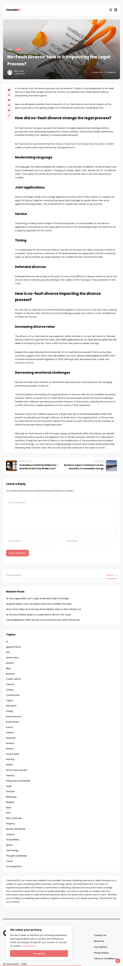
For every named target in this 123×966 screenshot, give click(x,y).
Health (9, 764)
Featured (10, 737)
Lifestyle (10, 791)
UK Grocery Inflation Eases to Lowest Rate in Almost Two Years (38, 614)
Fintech (10, 748)
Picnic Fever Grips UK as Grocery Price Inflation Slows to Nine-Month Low (43, 609)
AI (7, 641)
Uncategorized (13, 866)
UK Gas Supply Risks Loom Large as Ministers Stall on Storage (37, 598)
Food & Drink (12, 754)
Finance (10, 743)
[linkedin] (9, 110)
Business (10, 673)
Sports (9, 844)
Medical (10, 802)
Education (11, 705)
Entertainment (13, 716)
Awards (10, 662)
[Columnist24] (13, 10)
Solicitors (34, 401)
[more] (9, 115)
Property (10, 823)
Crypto (9, 700)
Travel (9, 861)
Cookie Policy (29, 945)
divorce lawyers (43, 166)
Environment (12, 721)
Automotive (12, 657)
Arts (8, 652)
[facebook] (9, 90)
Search (110, 575)
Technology (12, 850)
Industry (10, 775)
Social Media (12, 839)
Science (10, 834)
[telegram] (9, 105)
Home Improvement (16, 770)
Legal (18, 49)
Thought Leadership (16, 855)
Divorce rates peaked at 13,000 (93, 355)
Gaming (10, 759)
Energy (9, 711)
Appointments (13, 646)
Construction (13, 695)
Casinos (10, 684)
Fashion (10, 732)
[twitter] (9, 95)
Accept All (39, 953)
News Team (19, 71)
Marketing (11, 796)
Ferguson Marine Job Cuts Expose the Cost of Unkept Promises (39, 603)
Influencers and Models (18, 780)
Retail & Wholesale (15, 828)
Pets (8, 812)
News (8, 807)
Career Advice (13, 678)
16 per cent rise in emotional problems (81, 414)
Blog (8, 668)
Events (9, 727)
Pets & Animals (14, 818)
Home (9, 49)
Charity (10, 689)
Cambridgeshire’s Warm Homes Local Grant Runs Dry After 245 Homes (43, 619)
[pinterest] (9, 100)
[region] (39, 942)
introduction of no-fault (101, 88)
